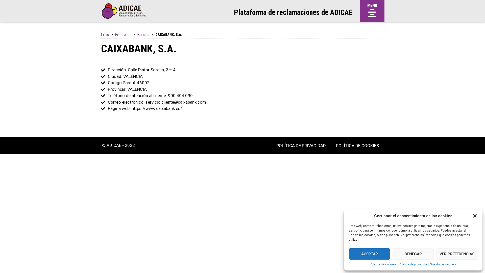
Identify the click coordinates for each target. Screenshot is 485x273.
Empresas (123, 35)
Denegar (413, 254)
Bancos (143, 35)
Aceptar (369, 254)
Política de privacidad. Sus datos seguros (428, 264)
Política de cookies (383, 264)
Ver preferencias (457, 254)
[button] (474, 215)
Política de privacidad (301, 145)
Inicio (105, 35)
